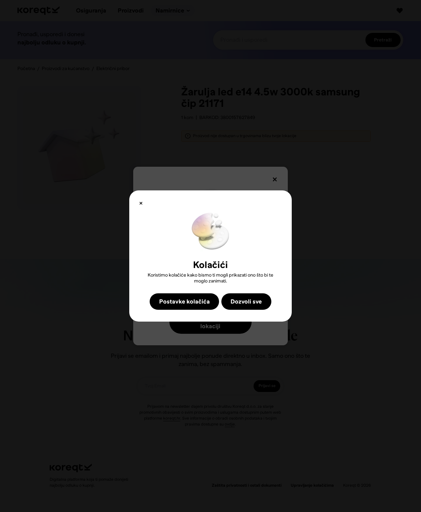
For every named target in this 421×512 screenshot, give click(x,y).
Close (140, 203)
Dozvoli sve (246, 301)
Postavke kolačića (184, 301)
